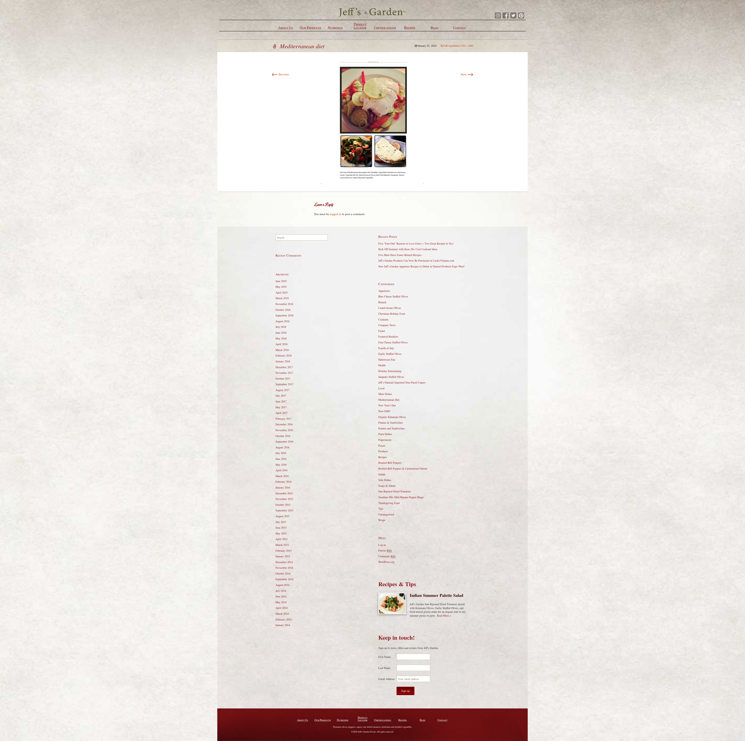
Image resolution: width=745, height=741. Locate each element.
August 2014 (282, 585)
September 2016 (284, 441)
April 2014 (281, 608)
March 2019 (282, 298)
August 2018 (282, 321)
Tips (380, 508)
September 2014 (284, 579)
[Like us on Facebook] (505, 15)
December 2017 (284, 367)
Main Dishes (385, 394)
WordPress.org (386, 562)
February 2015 (283, 550)
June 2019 (281, 281)
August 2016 (282, 447)
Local (381, 388)
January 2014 (282, 625)
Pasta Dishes (385, 434)
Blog (434, 27)
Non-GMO (384, 411)
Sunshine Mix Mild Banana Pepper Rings (401, 497)
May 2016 (281, 464)
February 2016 (283, 481)
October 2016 (282, 436)
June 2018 (281, 332)
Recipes (409, 27)
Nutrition (335, 27)
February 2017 (283, 418)
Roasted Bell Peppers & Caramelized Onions (402, 468)
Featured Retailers (388, 336)
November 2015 (284, 499)
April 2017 (281, 413)
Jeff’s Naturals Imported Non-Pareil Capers (401, 382)
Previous (280, 74)
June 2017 (281, 401)
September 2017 (284, 384)
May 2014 (281, 602)
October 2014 (282, 573)
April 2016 (281, 470)
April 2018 (281, 344)
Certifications (385, 27)
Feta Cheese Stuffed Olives (393, 342)
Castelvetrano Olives (389, 308)
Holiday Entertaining (389, 371)
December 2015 (284, 493)
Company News (387, 325)
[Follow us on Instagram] (498, 15)
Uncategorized (386, 514)
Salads (381, 474)
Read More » (444, 615)
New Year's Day (387, 405)
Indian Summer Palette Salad (436, 595)
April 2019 (281, 292)
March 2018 (282, 350)
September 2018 (284, 315)
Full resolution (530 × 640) (458, 45)
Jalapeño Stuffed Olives (391, 377)
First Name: (384, 657)
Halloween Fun (386, 359)
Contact (459, 27)
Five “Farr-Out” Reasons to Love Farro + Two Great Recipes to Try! (416, 243)
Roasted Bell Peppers (389, 462)
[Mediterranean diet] (372, 121)
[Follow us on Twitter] (513, 15)
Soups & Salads (387, 486)
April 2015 (281, 539)
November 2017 (284, 373)
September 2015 (284, 510)
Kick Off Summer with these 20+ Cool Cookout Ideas (407, 249)
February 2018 (283, 355)
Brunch (382, 302)
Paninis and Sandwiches (391, 428)
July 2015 (280, 522)
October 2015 (282, 505)
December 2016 (284, 424)
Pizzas (381, 445)
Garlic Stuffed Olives (389, 354)
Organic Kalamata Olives (392, 417)
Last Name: (384, 668)
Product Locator (360, 26)
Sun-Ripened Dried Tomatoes (394, 491)
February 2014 (283, 619)
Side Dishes (384, 480)
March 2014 (282, 613)
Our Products (310, 27)
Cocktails (383, 319)
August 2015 (282, 516)
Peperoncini (384, 440)
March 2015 (282, 545)
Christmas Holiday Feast (391, 313)
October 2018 (282, 310)
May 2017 (281, 407)
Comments (387, 556)
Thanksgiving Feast (389, 503)
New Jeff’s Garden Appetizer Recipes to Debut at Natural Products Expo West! (421, 266)
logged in (335, 214)
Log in (382, 545)
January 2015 (282, 556)
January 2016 (282, 487)
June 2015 (281, 527)
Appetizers (384, 291)
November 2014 (284, 568)
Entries (385, 550)
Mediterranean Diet (388, 400)
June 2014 (281, 596)
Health (381, 365)
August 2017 (282, 390)
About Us (285, 27)
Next (467, 74)
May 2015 (281, 533)
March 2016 (282, 476)
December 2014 (284, 562)
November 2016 (284, 430)
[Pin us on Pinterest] (521, 15)
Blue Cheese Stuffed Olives (393, 296)
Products (383, 451)
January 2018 (282, 361)
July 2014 (280, 591)
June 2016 (281, 459)
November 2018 (284, 304)
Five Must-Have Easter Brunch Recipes (399, 255)
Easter (381, 331)
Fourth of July (386, 348)
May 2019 (281, 287)
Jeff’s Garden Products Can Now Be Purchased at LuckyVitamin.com (416, 260)
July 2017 (280, 395)
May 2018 (281, 338)
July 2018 (280, 327)
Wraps (381, 520)
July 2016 (280, 453)
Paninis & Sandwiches (390, 422)
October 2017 (282, 378)
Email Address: (386, 679)
